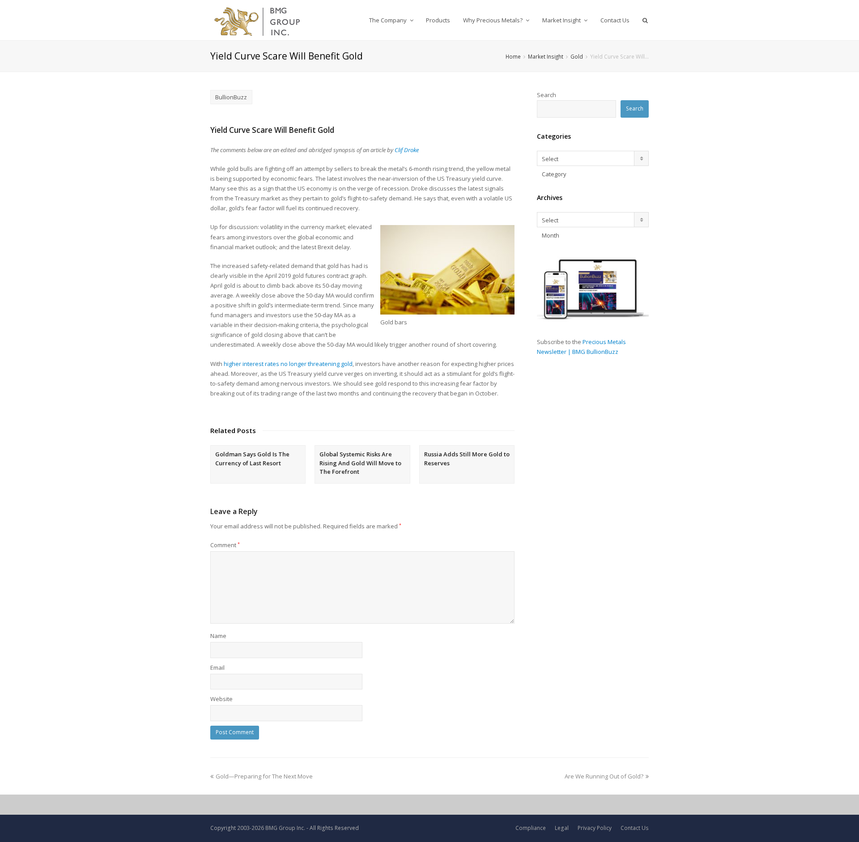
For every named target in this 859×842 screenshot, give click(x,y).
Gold (576, 56)
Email (217, 667)
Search (546, 95)
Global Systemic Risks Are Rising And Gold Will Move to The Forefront (360, 463)
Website (221, 699)
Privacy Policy (595, 828)
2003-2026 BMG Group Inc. (271, 828)
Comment (225, 545)
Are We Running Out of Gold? (604, 776)
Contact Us (635, 828)
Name (218, 636)
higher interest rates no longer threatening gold (288, 364)
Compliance (530, 828)
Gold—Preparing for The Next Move (264, 776)
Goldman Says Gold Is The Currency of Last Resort (252, 458)
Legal (562, 828)
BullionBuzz (231, 97)
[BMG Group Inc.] (257, 20)
